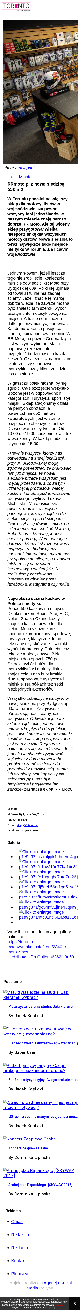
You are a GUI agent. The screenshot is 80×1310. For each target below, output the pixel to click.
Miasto (25, 176)
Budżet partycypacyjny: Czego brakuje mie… (43, 1080)
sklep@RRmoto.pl (27, 825)
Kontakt (18, 1260)
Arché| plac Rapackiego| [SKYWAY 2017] (40, 1185)
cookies (41, 1302)
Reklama (19, 1247)
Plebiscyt (19, 1273)
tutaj (52, 1307)
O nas (17, 1221)
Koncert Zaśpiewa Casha (28, 1148)
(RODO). (59, 1304)
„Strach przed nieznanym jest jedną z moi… (43, 1116)
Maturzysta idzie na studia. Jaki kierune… (41, 1006)
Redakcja (20, 1234)
